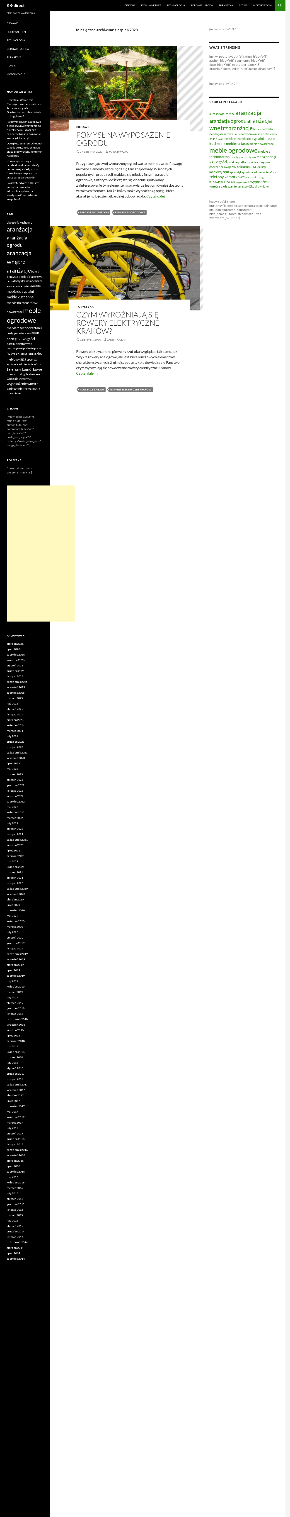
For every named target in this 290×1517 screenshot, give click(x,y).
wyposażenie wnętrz (22, 383)
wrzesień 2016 (16, 1155)
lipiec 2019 (13, 970)
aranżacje (241, 128)
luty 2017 (12, 1128)
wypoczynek (243, 181)
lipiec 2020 (13, 905)
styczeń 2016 (15, 1198)
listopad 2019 (15, 948)
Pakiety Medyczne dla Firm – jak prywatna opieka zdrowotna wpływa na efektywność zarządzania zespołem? (24, 191)
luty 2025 (12, 703)
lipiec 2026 (13, 649)
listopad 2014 (15, 1237)
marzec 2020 (15, 926)
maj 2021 (12, 861)
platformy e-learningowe (254, 162)
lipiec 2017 (13, 1100)
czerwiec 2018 (16, 1041)
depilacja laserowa (221, 134)
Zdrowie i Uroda (202, 5)
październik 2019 (17, 954)
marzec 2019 (15, 992)
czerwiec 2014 (16, 1258)
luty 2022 (12, 823)
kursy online (14, 286)
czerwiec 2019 (16, 975)
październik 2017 (17, 1084)
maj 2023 (12, 769)
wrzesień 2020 (16, 894)
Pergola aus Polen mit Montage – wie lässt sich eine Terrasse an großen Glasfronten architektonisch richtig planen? (24, 108)
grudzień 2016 (15, 1139)
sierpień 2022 (15, 796)
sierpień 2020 (15, 899)
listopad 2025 (15, 676)
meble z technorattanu (24, 328)
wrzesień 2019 (16, 959)
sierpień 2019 (15, 964)
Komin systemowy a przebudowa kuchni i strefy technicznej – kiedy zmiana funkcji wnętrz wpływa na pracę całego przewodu (23, 169)
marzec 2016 (15, 1188)
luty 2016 (12, 1193)
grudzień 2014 (15, 1231)
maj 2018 (12, 1046)
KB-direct (16, 5)
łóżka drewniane (258, 186)
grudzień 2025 (15, 671)
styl (239, 172)
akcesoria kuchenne (222, 114)
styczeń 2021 (15, 877)
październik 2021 (17, 839)
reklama (243, 166)
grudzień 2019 (15, 943)
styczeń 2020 (15, 937)
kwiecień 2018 (15, 1052)
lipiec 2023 (13, 763)
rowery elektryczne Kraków (130, 389)
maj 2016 (12, 1177)
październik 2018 (17, 1019)
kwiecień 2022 (15, 812)
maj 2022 (12, 807)
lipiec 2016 (13, 1166)
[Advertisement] (41, 553)
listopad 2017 (15, 1079)
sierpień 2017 (15, 1095)
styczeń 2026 (15, 665)
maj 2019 (12, 981)
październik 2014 (17, 1242)
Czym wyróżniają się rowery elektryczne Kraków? (118, 322)
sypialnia (247, 172)
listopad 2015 (15, 1209)
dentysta (267, 129)
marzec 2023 (15, 774)
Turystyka (226, 5)
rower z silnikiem (92, 389)
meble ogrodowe (233, 150)
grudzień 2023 (15, 741)
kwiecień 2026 (15, 660)
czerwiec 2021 (16, 856)
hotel (266, 134)
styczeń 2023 (15, 779)
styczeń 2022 (15, 828)
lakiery (222, 138)
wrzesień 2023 (16, 758)
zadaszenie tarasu (234, 186)
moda (261, 157)
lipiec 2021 (13, 850)
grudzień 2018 (15, 1008)
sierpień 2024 (15, 720)
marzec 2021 (15, 872)
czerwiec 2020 (16, 910)
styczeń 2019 (15, 1003)
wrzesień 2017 (16, 1090)
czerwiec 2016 (16, 1171)
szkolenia (260, 172)
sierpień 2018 (15, 1030)
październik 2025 (17, 681)
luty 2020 (12, 932)
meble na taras (237, 143)
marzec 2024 (15, 730)
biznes (257, 129)
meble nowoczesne (261, 144)
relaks (254, 167)
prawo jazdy (228, 167)
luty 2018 (12, 1062)
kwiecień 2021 (15, 866)
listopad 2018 (15, 1013)
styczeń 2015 (15, 1226)
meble (231, 138)
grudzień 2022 (15, 785)
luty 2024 (12, 736)
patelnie (232, 162)
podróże (214, 167)
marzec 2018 (15, 1057)
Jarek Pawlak (118, 151)
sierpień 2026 (15, 643)
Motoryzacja (262, 5)
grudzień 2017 (15, 1073)
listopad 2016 (15, 1144)
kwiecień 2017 (15, 1117)
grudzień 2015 (15, 1204)
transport (250, 177)
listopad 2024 (15, 714)
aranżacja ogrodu (227, 121)
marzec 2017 (15, 1122)
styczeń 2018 (15, 1068)
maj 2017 (12, 1111)
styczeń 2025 (15, 709)
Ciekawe (129, 5)
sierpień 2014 (15, 1247)
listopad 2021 (15, 834)
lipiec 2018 (13, 1035)
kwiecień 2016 (15, 1182)
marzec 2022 (15, 817)
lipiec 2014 (13, 1253)
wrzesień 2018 (16, 1024)
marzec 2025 (15, 698)
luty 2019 (12, 997)
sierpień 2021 (15, 845)
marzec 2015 (15, 1215)
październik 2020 (17, 888)
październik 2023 (17, 752)
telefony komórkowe (227, 176)
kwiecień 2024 (15, 725)
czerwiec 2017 (16, 1106)
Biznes (243, 5)
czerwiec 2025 (16, 692)
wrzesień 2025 (16, 687)
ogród (221, 161)
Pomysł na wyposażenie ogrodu (123, 138)
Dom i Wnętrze (151, 5)
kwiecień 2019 (15, 986)
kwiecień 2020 (15, 921)
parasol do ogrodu (94, 212)
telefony (271, 172)
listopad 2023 (15, 747)
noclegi (271, 157)
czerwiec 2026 (16, 654)
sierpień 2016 (15, 1160)
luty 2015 (12, 1220)
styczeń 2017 (15, 1133)
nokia (212, 162)
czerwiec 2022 (16, 801)
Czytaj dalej (157, 196)
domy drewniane (251, 134)
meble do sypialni (250, 138)
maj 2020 (12, 915)
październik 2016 (17, 1149)
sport (233, 172)
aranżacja (248, 112)
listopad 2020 (15, 883)
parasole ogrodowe (130, 212)
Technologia (176, 5)
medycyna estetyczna (244, 157)
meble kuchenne (20, 297)
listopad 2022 (15, 790)
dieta (237, 134)
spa (226, 171)
